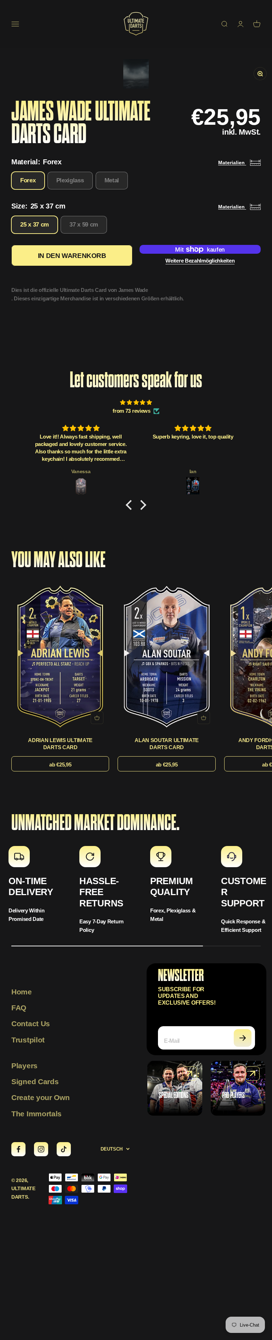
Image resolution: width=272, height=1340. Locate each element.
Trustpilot (28, 1040)
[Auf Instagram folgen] (41, 1149)
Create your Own (40, 1097)
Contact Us (30, 1023)
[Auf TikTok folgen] (64, 1149)
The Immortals (36, 1114)
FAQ (18, 1008)
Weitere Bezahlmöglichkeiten (199, 261)
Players (24, 1066)
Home (21, 992)
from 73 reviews (132, 411)
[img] (136, 402)
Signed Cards (34, 1081)
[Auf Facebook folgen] (18, 1149)
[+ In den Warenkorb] (97, 717)
